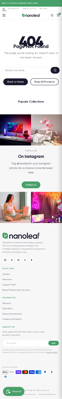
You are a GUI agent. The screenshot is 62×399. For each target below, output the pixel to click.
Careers (6, 274)
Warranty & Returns (47, 394)
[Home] (4, 9)
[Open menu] (4, 15)
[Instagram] (5, 260)
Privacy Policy (51, 352)
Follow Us (31, 184)
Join (53, 343)
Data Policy (7, 308)
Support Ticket (9, 285)
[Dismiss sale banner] (59, 3)
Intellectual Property (12, 319)
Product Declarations (12, 314)
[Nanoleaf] (31, 15)
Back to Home (15, 81)
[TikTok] (25, 260)
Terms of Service (28, 394)
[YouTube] (18, 260)
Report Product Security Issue (16, 290)
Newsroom (7, 279)
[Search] (52, 15)
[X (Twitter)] (11, 260)
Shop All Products (44, 81)
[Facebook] (31, 260)
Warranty (6, 303)
